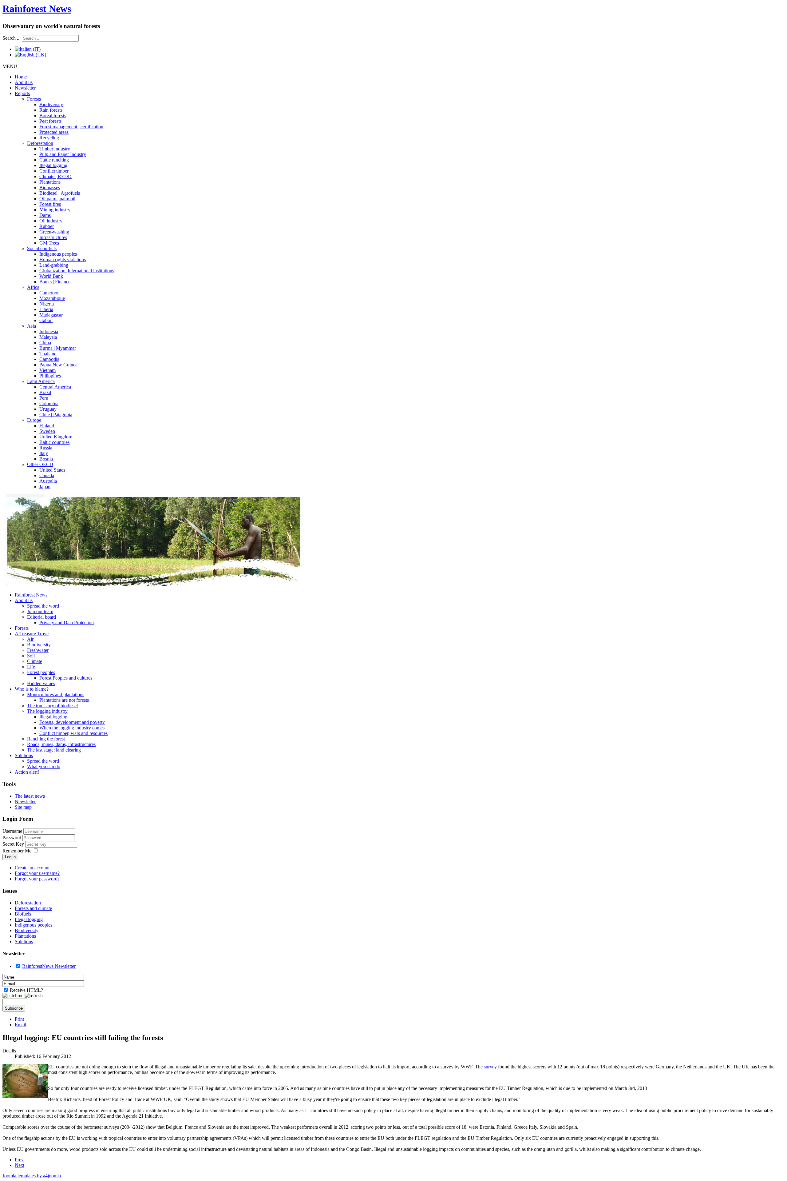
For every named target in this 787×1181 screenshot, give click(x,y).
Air (30, 639)
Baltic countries (54, 442)
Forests (34, 99)
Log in (10, 857)
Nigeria (46, 303)
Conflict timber (54, 171)
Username (12, 831)
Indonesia (48, 331)
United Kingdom (55, 436)
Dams (45, 215)
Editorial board (41, 617)
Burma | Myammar (57, 348)
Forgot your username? (37, 873)
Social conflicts (42, 248)
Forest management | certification (71, 126)
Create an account (32, 867)
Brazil (45, 392)
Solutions (24, 755)
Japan (44, 486)
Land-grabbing (53, 265)
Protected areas (54, 132)
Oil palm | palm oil (57, 198)
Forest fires (50, 204)
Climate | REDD (55, 176)
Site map (23, 807)
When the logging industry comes (72, 727)
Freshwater (38, 650)
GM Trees (49, 242)
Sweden (47, 431)
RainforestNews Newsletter (49, 966)
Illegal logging (53, 165)
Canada (46, 475)
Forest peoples (41, 672)
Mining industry (54, 209)
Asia (31, 326)
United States (52, 470)
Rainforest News (36, 8)
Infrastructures (53, 237)
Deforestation (40, 143)
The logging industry (47, 711)
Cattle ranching (54, 159)
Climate (34, 661)
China (45, 342)
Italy (43, 453)
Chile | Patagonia (55, 414)
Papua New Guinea (58, 364)
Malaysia (48, 337)
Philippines (50, 375)
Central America (55, 386)
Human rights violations (62, 259)
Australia (48, 481)
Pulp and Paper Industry (62, 154)
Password (12, 837)
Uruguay (48, 409)
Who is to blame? (32, 689)
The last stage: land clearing (54, 749)
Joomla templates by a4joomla (31, 1175)
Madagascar (51, 314)
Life (31, 666)
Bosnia (46, 458)
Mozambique (52, 298)
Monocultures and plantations (55, 694)
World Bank (51, 276)
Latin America (41, 381)
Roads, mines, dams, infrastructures (61, 744)
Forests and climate (33, 908)
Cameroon (49, 292)
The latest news (30, 796)
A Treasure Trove (32, 633)
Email (20, 1024)
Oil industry (50, 220)
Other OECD (40, 464)
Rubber (46, 226)
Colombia (48, 403)
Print (19, 1019)
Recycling (49, 137)
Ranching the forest (46, 738)
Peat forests (50, 121)
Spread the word (43, 605)
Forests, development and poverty (72, 722)
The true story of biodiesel (52, 705)
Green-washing (54, 231)
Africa (33, 287)
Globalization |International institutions (76, 270)
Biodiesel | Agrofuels (59, 193)
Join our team (40, 611)
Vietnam (47, 370)
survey (490, 1066)
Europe (34, 420)
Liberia (46, 309)
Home (21, 76)
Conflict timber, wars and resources (73, 733)
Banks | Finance (54, 281)
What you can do (43, 766)
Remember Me (16, 850)
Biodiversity (51, 104)
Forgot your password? (37, 878)
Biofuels (23, 913)
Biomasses (49, 187)
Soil (31, 655)
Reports (22, 93)
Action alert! (27, 772)
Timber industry (54, 148)
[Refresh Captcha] (34, 996)
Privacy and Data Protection (66, 622)
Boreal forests (52, 115)
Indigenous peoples (58, 254)
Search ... (11, 38)
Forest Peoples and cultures (65, 677)
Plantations (50, 182)
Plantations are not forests (64, 700)
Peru (43, 398)
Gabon (46, 320)
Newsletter (25, 87)
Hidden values (41, 683)
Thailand (48, 353)
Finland (46, 425)
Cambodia (49, 359)
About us (24, 82)
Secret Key (13, 844)
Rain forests (50, 110)
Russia (45, 447)
